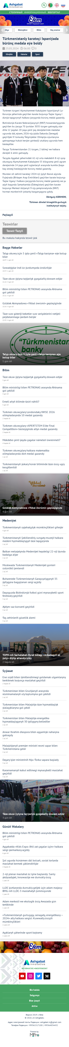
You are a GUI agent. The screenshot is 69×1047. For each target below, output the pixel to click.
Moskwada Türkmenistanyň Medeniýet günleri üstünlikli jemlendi (29, 567)
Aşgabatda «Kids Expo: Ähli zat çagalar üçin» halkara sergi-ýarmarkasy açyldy (33, 848)
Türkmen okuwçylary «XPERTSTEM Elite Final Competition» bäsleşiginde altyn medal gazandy (30, 427)
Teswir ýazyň (14, 231)
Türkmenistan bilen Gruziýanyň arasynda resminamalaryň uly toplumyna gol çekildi (27, 692)
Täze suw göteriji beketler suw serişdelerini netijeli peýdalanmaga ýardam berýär (31, 315)
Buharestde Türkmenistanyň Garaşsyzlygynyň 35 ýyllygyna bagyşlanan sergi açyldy (30, 580)
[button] (65, 30)
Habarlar (24, 54)
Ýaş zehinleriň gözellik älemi (19, 617)
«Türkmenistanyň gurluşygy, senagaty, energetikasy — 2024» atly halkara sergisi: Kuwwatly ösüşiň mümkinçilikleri (33, 918)
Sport (37, 54)
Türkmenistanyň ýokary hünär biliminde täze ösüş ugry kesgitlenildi (33, 466)
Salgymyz (34, 995)
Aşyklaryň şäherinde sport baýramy (22, 932)
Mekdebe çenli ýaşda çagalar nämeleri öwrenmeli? (31, 440)
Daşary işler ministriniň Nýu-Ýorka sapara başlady (31, 759)
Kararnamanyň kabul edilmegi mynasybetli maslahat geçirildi (33, 772)
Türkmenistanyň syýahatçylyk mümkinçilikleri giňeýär (33, 527)
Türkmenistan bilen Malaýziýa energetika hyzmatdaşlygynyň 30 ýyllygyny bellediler (26, 720)
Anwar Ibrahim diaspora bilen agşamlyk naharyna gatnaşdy (31, 733)
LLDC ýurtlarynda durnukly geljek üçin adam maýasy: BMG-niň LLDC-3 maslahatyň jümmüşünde (32, 889)
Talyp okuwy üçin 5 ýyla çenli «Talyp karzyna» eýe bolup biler (34, 255)
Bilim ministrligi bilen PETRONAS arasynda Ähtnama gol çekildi (32, 291)
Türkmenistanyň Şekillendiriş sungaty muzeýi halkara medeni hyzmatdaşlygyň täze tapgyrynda (33, 539)
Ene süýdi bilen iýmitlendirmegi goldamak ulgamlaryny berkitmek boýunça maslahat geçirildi (34, 679)
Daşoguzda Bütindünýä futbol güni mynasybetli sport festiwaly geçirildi (33, 594)
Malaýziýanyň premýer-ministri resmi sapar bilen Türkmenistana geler (30, 747)
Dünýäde (9, 54)
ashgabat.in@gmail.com (50, 1022)
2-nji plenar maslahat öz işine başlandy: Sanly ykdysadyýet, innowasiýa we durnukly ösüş (29, 876)
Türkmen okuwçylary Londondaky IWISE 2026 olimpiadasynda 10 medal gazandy (29, 413)
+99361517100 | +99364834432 (43, 1025)
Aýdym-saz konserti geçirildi (18, 606)
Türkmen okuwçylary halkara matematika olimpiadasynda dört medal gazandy (26, 452)
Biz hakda (35, 989)
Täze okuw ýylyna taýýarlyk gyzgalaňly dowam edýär (32, 278)
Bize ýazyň (34, 1000)
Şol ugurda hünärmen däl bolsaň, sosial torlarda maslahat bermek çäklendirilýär (30, 862)
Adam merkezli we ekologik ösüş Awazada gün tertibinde (29, 903)
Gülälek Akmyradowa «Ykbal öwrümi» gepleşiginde (32, 303)
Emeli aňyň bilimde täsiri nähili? (21, 401)
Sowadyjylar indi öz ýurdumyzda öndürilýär (27, 267)
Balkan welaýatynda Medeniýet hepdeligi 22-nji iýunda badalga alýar (34, 553)
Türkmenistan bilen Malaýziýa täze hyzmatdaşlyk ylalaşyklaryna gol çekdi (30, 706)
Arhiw (35, 1006)
